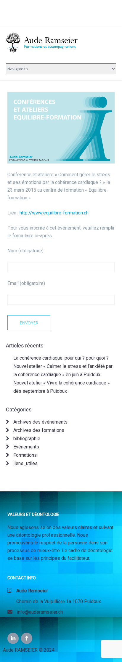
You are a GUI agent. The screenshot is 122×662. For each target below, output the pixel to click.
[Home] (43, 42)
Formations (25, 455)
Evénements (26, 447)
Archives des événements (40, 422)
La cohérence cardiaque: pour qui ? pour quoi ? (61, 358)
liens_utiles (25, 463)
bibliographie (26, 438)
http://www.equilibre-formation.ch (54, 213)
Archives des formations (38, 430)
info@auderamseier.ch (35, 612)
